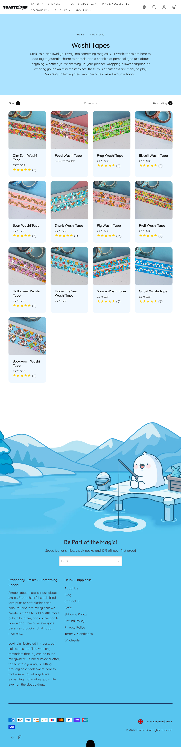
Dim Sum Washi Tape (25, 157)
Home (80, 34)
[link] (144, 7)
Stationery (39, 10)
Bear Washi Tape (26, 225)
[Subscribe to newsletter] (118, 561)
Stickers (54, 3)
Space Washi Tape (111, 291)
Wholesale (72, 640)
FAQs (68, 608)
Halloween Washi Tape (26, 293)
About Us (82, 10)
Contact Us (73, 601)
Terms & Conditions (79, 634)
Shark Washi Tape (69, 225)
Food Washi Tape (68, 155)
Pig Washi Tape (109, 225)
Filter (12, 103)
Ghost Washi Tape (153, 291)
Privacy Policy (75, 627)
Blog (68, 595)
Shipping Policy (76, 614)
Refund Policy (74, 621)
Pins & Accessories (116, 3)
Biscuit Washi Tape (153, 155)
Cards (35, 3)
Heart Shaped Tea (81, 3)
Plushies (61, 10)
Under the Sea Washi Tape (66, 293)
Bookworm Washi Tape (26, 363)
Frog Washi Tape (110, 155)
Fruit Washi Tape (152, 225)
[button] (154, 7)
